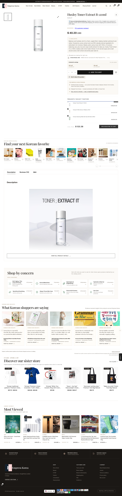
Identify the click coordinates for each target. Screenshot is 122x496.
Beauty (53, 5)
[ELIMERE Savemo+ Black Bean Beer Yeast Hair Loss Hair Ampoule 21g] (51, 424)
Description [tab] (11, 172)
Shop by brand (56, 480)
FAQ (77, 477)
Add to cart (96, 72)
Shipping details (80, 1)
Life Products (76, 5)
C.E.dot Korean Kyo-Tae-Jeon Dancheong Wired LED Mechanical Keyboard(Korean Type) (90, 438)
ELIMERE (45, 434)
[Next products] (116, 427)
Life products (56, 477)
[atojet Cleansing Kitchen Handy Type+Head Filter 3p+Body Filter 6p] (32, 424)
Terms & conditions (104, 472)
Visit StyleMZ (113, 361)
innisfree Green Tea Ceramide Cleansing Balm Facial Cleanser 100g (108, 438)
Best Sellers (37, 5)
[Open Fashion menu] (70, 6)
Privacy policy (103, 475)
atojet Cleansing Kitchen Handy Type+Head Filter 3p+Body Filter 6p (31, 438)
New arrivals (56, 467)
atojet (25, 434)
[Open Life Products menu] (80, 6)
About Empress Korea (105, 467)
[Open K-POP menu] (63, 6)
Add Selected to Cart (108, 126)
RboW (63, 434)
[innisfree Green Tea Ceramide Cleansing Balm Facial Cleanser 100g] (109, 424)
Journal (94, 5)
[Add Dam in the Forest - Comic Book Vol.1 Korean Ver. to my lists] (15, 431)
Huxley (69, 18)
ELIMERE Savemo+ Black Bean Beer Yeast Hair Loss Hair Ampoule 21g (50, 438)
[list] (61, 155)
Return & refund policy (81, 472)
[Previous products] (5, 427)
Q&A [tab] (34, 172)
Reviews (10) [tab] (24, 172)
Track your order (80, 467)
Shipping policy (79, 475)
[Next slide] (120, 330)
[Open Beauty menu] (56, 6)
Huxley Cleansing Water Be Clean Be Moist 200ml (84, 116)
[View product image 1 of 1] (8, 17)
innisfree (102, 434)
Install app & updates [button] (106, 490)
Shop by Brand (86, 5)
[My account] (110, 6)
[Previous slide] (1, 330)
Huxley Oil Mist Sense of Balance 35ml (81, 109)
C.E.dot (83, 434)
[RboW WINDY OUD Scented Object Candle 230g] (71, 424)
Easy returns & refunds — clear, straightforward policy (84, 91)
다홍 (5, 434)
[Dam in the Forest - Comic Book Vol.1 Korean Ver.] (13, 424)
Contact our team (10, 479)
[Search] (106, 6)
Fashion (67, 5)
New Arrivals (29, 5)
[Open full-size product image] (58, 17)
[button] (11, 431)
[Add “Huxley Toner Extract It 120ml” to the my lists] (116, 72)
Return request (79, 470)
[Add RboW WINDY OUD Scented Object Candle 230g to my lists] (72, 431)
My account (102, 477)
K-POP (60, 5)
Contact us (78, 480)
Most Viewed (46, 5)
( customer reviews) (82, 28)
